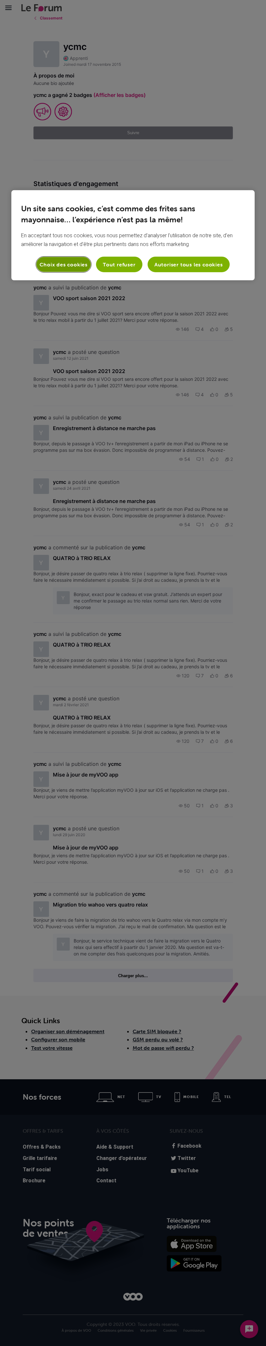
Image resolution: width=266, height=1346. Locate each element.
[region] (133, 235)
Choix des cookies (64, 264)
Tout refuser (119, 264)
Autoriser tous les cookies (188, 264)
